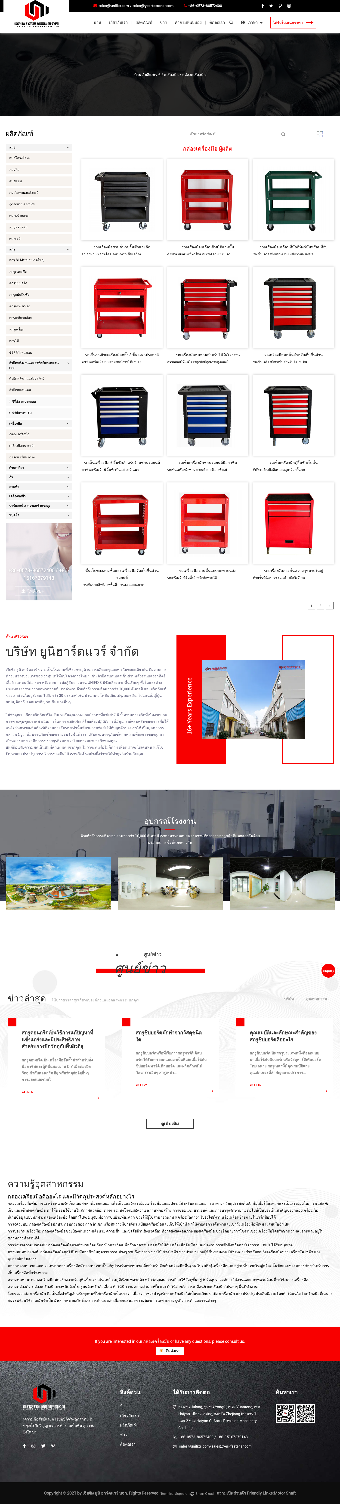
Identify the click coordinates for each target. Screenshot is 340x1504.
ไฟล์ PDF (36, 591)
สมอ (12, 147)
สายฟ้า (14, 486)
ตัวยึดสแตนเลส (20, 390)
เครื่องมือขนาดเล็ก (22, 446)
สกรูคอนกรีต (18, 271)
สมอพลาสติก (18, 227)
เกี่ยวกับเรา (118, 23)
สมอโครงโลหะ (20, 158)
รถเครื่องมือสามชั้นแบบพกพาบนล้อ (207, 570)
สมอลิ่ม (14, 169)
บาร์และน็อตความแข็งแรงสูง (29, 505)
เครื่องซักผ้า (17, 496)
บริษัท (289, 999)
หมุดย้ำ (14, 515)
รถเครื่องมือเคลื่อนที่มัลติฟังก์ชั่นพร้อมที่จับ (294, 247)
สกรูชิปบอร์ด (18, 283)
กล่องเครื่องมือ (19, 434)
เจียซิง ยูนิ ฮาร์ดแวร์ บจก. (26, 669)
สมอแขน (15, 181)
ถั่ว (11, 477)
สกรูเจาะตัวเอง (19, 306)
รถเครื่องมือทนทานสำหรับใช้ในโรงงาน (208, 355)
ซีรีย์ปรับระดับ (21, 413)
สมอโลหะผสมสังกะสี (24, 193)
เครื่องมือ (171, 75)
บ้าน (97, 23)
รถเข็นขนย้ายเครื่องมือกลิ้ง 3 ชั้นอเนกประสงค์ (122, 355)
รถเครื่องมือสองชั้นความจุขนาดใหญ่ (293, 570)
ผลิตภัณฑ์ (144, 23)
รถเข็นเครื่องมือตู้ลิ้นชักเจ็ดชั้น (293, 462)
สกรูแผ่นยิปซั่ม (19, 294)
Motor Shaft (285, 1493)
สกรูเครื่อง (16, 329)
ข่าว (163, 23)
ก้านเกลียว (16, 467)
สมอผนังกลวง (18, 216)
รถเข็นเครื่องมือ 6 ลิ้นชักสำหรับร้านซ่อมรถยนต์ (122, 462)
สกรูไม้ (14, 341)
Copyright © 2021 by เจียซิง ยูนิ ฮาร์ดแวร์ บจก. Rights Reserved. (102, 1493)
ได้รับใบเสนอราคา (288, 23)
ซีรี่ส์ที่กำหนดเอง (20, 352)
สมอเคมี (15, 239)
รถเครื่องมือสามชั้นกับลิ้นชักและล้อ (121, 247)
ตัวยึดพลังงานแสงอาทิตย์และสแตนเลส (34, 365)
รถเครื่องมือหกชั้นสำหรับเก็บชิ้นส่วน (293, 355)
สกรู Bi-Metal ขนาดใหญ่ (26, 260)
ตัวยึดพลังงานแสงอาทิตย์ (26, 378)
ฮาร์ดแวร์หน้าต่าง (22, 457)
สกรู (12, 249)
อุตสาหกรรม (316, 999)
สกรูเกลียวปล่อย (20, 318)
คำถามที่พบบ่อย (188, 23)
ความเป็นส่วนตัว (231, 1493)
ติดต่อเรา (217, 23)
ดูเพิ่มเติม (170, 1123)
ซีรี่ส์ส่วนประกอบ (23, 401)
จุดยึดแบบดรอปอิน (22, 204)
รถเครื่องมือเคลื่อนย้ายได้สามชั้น (208, 247)
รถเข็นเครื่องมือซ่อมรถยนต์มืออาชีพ (208, 462)
